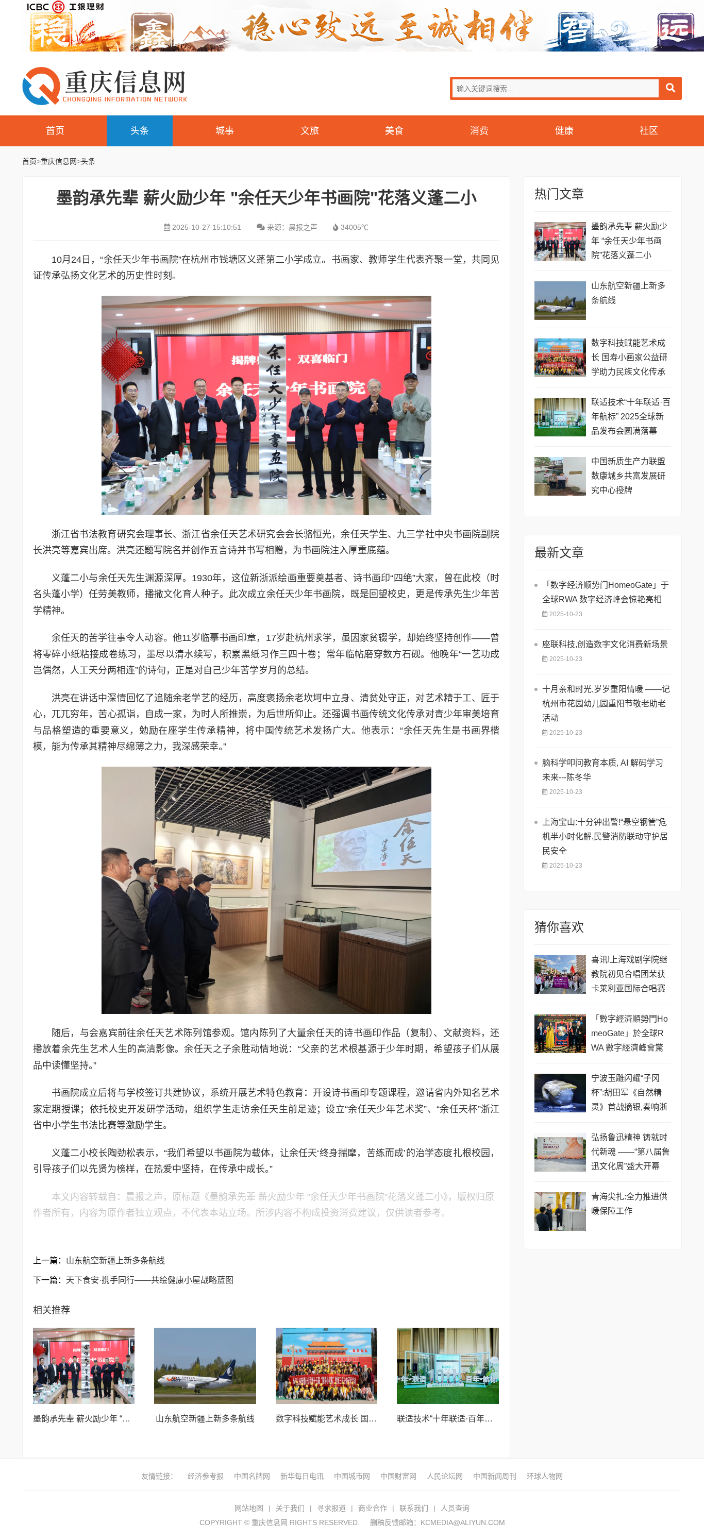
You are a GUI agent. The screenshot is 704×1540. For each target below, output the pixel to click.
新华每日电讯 (302, 1476)
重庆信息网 (104, 85)
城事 (224, 131)
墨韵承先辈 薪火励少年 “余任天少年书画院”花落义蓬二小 (629, 241)
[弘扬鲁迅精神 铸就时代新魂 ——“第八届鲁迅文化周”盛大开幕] (560, 1152)
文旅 (309, 131)
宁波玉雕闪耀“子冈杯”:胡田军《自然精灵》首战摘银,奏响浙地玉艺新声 (629, 1094)
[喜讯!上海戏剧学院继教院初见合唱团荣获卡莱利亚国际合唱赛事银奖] (560, 974)
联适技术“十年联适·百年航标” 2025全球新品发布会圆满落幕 (631, 416)
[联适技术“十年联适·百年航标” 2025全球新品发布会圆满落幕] (448, 1366)
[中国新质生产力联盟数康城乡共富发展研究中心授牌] (560, 476)
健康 (564, 131)
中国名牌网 (252, 1476)
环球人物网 (545, 1476)
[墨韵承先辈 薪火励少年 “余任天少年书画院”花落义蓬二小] (84, 1366)
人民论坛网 (445, 1476)
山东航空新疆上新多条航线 (115, 1260)
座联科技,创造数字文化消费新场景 (605, 644)
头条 (139, 131)
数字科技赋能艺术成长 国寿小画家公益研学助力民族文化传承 (629, 357)
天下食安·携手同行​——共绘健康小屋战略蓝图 (149, 1280)
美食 (394, 131)
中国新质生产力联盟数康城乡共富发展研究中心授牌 (628, 476)
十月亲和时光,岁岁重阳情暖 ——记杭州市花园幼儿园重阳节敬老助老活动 (606, 703)
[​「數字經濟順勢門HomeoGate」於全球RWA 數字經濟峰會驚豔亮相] (560, 1033)
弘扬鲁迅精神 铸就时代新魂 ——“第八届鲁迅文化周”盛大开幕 (630, 1152)
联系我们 (413, 1508)
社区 (649, 131)
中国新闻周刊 (494, 1476)
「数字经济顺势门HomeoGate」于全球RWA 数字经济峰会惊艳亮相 (605, 592)
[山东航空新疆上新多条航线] (205, 1366)
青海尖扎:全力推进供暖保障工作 (629, 1203)
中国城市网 (352, 1476)
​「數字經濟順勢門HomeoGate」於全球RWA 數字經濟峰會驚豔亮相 (629, 1034)
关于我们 (290, 1508)
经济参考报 (206, 1476)
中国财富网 (398, 1476)
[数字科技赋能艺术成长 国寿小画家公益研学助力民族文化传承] (327, 1366)
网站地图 (248, 1508)
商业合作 (372, 1508)
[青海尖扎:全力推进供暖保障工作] (560, 1211)
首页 (55, 131)
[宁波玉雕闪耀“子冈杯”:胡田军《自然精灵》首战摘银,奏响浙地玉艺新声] (560, 1093)
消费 (479, 131)
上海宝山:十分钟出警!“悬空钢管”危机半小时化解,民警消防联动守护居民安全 (605, 836)
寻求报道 (331, 1508)
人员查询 (455, 1508)
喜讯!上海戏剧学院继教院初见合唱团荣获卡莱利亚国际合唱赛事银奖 (629, 975)
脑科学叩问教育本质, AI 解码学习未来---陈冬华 (602, 770)
